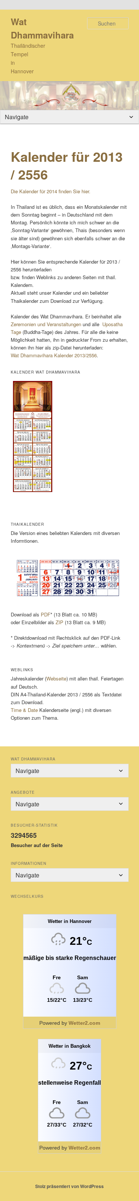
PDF (45, 614)
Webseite (56, 678)
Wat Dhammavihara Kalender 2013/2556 (54, 355)
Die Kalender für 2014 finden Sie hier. (50, 191)
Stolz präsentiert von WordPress (69, 1186)
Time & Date (24, 709)
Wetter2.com (84, 1023)
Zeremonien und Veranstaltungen (46, 324)
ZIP (59, 622)
